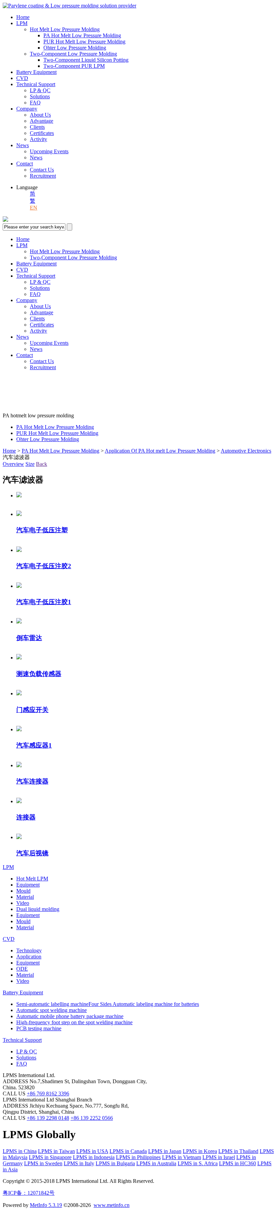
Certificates (42, 133)
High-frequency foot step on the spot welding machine (74, 1022)
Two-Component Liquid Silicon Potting (85, 60)
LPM (21, 23)
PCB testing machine (38, 1028)
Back (41, 464)
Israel (218, 1157)
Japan (164, 1151)
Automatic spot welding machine (51, 1010)
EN (33, 208)
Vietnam (181, 1157)
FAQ (35, 102)
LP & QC (40, 90)
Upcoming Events (49, 151)
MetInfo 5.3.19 (46, 1205)
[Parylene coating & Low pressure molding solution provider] (69, 5)
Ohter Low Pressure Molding (74, 48)
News (22, 145)
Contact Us (42, 170)
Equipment (28, 885)
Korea (200, 1151)
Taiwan (56, 1151)
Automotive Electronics (246, 451)
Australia (156, 1163)
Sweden (43, 1163)
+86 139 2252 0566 (92, 1118)
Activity (38, 139)
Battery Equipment (36, 72)
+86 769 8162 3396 (48, 1093)
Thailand (238, 1151)
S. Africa (198, 1163)
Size (30, 464)
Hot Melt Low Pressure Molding (65, 29)
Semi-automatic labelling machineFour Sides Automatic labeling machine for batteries (107, 1004)
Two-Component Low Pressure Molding (73, 54)
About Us (40, 115)
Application (28, 956)
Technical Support (35, 84)
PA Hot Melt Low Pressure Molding (82, 35)
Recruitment (43, 176)
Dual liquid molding (37, 909)
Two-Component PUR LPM (74, 66)
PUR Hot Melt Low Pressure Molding (84, 41)
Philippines (138, 1157)
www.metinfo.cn (112, 1205)
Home (22, 17)
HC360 (237, 1163)
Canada (128, 1151)
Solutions (40, 96)
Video (22, 903)
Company (26, 109)
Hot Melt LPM (32, 878)
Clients (37, 127)
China (20, 1151)
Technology (29, 950)
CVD (22, 78)
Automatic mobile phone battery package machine (69, 1016)
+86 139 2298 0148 (48, 1118)
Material (25, 897)
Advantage (41, 121)
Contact (24, 163)
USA (92, 1151)
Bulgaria (115, 1163)
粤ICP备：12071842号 (29, 1193)
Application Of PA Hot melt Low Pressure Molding (160, 451)
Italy (79, 1163)
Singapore (50, 1157)
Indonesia (94, 1157)
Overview (13, 464)
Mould (23, 891)
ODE (22, 969)
